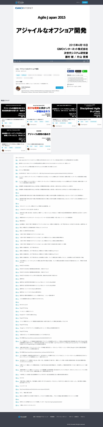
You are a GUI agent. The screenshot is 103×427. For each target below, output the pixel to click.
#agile (18, 75)
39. (18, 292)
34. (18, 275)
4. (17, 170)
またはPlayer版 (78, 72)
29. (18, 257)
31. (18, 265)
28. (18, 254)
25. (18, 244)
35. (18, 279)
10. (18, 193)
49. (18, 325)
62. (18, 378)
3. (17, 167)
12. (18, 199)
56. (18, 352)
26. (18, 247)
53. (18, 338)
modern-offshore (48, 146)
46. (18, 315)
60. (18, 370)
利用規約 (52, 416)
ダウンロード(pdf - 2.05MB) (75, 86)
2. (17, 163)
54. (18, 341)
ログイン (78, 2)
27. (18, 251)
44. (18, 308)
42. (18, 302)
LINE (86, 71)
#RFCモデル (19, 78)
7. (17, 181)
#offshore (24, 75)
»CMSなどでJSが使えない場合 (77, 75)
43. (18, 305)
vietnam (47, 121)
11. (18, 195)
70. (18, 405)
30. (18, 261)
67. (18, 396)
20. (18, 227)
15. (18, 209)
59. (18, 365)
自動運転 (69, 122)
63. (18, 381)
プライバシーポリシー (61, 416)
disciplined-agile (93, 121)
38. (18, 289)
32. (18, 269)
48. (18, 321)
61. (18, 374)
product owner (62, 122)
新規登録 (85, 2)
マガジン (83, 416)
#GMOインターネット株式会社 (35, 75)
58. (18, 360)
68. (18, 399)
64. (18, 386)
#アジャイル (56, 75)
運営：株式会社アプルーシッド (40, 416)
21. (18, 231)
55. (18, 347)
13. (18, 203)
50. (18, 328)
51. (18, 331)
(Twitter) (79, 71)
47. (18, 318)
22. (18, 234)
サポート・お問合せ (74, 416)
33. (18, 272)
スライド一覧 (59, 87)
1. (17, 160)
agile (5, 122)
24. (18, 241)
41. (18, 299)
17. (18, 217)
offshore (41, 121)
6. (17, 177)
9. (17, 189)
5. (17, 173)
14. (18, 206)
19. (18, 224)
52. (18, 335)
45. (18, 311)
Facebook (71, 71)
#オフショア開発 (47, 75)
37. (18, 285)
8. (17, 186)
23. (18, 237)
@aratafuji (23, 88)
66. (18, 393)
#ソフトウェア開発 (28, 78)
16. (18, 213)
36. (18, 282)
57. (18, 355)
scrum (11, 122)
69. (18, 402)
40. (18, 295)
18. (18, 221)
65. (18, 389)
